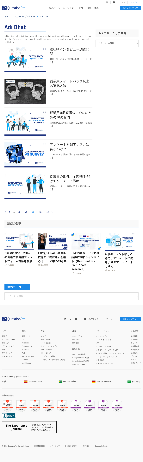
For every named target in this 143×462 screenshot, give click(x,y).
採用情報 (134, 353)
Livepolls (25, 360)
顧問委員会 (135, 350)
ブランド (134, 356)
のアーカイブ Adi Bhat (25, 16)
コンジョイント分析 (103, 340)
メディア (134, 360)
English (5, 381)
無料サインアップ (130, 8)
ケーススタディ (46, 350)
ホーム (7, 16)
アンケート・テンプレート (51, 346)
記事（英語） (46, 340)
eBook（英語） (46, 343)
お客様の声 (135, 346)
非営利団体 (76, 340)
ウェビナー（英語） (48, 356)
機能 (90, 8)
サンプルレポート (9, 340)
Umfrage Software (104, 381)
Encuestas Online (35, 381)
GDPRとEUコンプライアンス (106, 357)
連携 (3, 350)
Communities (27, 346)
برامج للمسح (136, 381)
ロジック (5, 343)
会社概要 (134, 336)
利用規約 (86, 446)
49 (48, 213)
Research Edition (28, 356)
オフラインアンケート (104, 347)
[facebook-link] (60, 319)
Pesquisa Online (69, 381)
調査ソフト (26, 336)
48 (41, 213)
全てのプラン (77, 336)
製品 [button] (51, 8)
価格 (96, 8)
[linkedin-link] (70, 319)
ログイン (134, 2)
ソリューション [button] (66, 8)
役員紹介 (134, 340)
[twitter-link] (65, 319)
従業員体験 (100, 360)
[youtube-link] (76, 319)
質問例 (4, 336)
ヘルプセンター (94, 319)
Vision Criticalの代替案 (80, 361)
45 (19, 213)
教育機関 (75, 343)
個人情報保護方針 (71, 446)
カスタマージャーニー (104, 363)
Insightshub (26, 363)
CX (23, 340)
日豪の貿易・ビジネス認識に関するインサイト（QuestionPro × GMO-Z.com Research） (85, 261)
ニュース (134, 343)
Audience (25, 350)
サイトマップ (55, 446)
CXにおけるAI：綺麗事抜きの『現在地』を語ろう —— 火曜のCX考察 (52, 257)
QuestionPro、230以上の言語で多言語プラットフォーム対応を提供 (18, 257)
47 (34, 213)
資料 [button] (80, 8)
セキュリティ (7, 356)
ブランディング (8, 346)
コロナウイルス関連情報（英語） (53, 360)
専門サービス (7, 353)
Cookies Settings (101, 446)
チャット (110, 319)
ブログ (43, 336)
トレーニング (46, 353)
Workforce (25, 343)
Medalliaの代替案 (78, 364)
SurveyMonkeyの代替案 (81, 358)
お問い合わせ (136, 363)
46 (27, 213)
